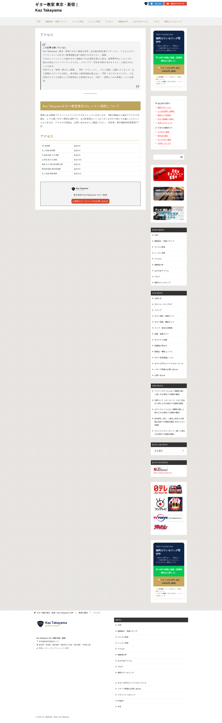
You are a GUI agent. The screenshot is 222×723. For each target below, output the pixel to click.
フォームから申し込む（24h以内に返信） (170, 69)
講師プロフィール (164, 107)
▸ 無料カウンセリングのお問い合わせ (90, 201)
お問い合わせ (159, 375)
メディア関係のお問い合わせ (166, 369)
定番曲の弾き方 (160, 346)
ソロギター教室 (163, 132)
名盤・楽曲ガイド (161, 334)
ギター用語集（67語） (166, 119)
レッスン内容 (94, 21)
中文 (119, 707)
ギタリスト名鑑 (160, 340)
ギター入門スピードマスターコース (168, 363)
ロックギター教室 (164, 140)
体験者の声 (123, 21)
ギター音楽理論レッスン (164, 358)
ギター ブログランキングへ (162, 472)
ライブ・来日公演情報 (163, 328)
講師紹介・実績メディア (56, 21)
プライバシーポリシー (127, 695)
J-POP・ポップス (164, 143)
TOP (38, 21)
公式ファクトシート (165, 123)
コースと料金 (78, 21)
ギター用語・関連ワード (164, 316)
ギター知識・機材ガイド (164, 322)
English (121, 701)
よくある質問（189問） (166, 111)
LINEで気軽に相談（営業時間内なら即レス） (170, 59)
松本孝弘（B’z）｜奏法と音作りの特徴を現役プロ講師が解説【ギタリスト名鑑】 (169, 422)
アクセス (109, 21)
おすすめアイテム (140, 21)
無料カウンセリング (173, 21)
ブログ (156, 21)
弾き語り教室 (163, 136)
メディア (158, 310)
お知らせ (158, 298)
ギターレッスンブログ (163, 304)
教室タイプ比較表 (164, 115)
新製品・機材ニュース (163, 352)
